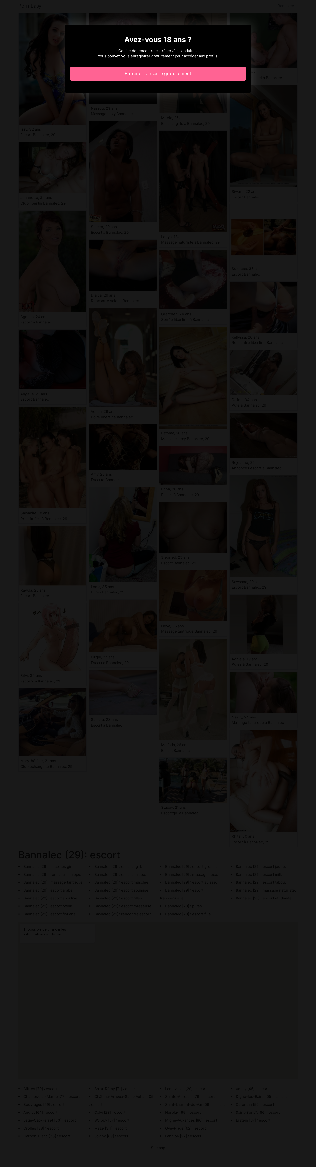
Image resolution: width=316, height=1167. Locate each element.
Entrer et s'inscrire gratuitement (158, 73)
